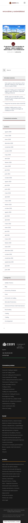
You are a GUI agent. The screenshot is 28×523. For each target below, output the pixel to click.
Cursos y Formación (7, 442)
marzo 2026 (8, 135)
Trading (7, 313)
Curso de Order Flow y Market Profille (11, 399)
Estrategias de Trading (8, 396)
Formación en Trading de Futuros (11, 394)
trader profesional (16, 511)
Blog (6, 286)
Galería (4, 449)
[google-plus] (5, 519)
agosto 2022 (8, 212)
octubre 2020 (8, 254)
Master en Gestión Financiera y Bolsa (11, 423)
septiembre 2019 (9, 262)
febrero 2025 (8, 162)
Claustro (4, 452)
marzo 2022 (8, 223)
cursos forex (17, 510)
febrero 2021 (8, 243)
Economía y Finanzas (10, 290)
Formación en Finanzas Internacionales (12, 428)
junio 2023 (7, 189)
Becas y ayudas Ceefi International (11, 447)
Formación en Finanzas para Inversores (12, 435)
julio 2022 (7, 216)
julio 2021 (7, 231)
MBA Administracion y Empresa (10, 430)
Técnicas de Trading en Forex (10, 382)
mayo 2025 (8, 155)
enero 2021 (7, 246)
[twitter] (13, 519)
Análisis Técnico (9, 283)
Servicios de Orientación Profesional (11, 471)
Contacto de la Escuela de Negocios (11, 469)
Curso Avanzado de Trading (9, 377)
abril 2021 (7, 235)
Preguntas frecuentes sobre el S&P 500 (15, 103)
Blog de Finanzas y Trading (9, 481)
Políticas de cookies (7, 498)
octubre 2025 (8, 151)
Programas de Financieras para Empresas (13, 440)
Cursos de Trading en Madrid (9, 370)
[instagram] (16, 519)
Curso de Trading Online (8, 372)
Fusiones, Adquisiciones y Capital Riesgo (12, 425)
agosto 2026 (8, 132)
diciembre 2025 (9, 143)
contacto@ (5, 355)
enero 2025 (8, 166)
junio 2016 (7, 269)
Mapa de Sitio (5, 493)
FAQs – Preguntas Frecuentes (10, 483)
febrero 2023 (8, 204)
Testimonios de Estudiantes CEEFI (11, 476)
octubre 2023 (8, 178)
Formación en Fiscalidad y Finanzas (11, 433)
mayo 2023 (8, 193)
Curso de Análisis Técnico (9, 384)
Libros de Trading (6, 408)
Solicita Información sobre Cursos (11, 474)
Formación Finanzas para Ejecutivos (11, 437)
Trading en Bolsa (6, 387)
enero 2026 (8, 139)
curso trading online (8, 510)
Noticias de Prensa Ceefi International (14, 306)
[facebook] (3, 519)
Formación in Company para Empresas (12, 444)
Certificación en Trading (8, 403)
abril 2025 (7, 158)
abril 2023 (7, 197)
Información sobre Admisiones (10, 486)
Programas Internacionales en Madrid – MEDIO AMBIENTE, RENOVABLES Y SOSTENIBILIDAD (14, 48)
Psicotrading (8, 309)
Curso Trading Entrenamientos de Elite (12, 379)
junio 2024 (7, 174)
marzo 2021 (8, 239)
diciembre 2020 (9, 250)
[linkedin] (8, 519)
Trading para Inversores (8, 389)
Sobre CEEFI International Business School (13, 464)
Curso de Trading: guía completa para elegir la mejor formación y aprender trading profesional (15, 91)
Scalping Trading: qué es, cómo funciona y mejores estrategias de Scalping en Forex (14, 109)
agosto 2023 (8, 181)
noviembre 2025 (9, 147)
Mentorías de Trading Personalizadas (11, 401)
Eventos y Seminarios (7, 478)
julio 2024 (7, 170)
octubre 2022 (8, 208)
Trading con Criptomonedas (9, 391)
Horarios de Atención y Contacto (10, 488)
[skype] (11, 519)
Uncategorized (8, 321)
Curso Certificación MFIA (8, 406)
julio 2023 (7, 185)
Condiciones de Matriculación (10, 490)
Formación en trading (10, 298)
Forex (6, 294)
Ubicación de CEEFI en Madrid (9, 467)
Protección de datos (7, 495)
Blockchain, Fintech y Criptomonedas (12, 421)
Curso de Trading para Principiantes (11, 375)
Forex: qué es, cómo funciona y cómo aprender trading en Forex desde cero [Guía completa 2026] (15, 84)
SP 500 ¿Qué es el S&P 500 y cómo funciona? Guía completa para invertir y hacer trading (15, 98)
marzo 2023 (8, 200)
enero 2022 (8, 227)
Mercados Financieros (10, 302)
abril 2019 (7, 266)
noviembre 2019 (9, 258)
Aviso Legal (5, 500)
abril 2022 (7, 220)
